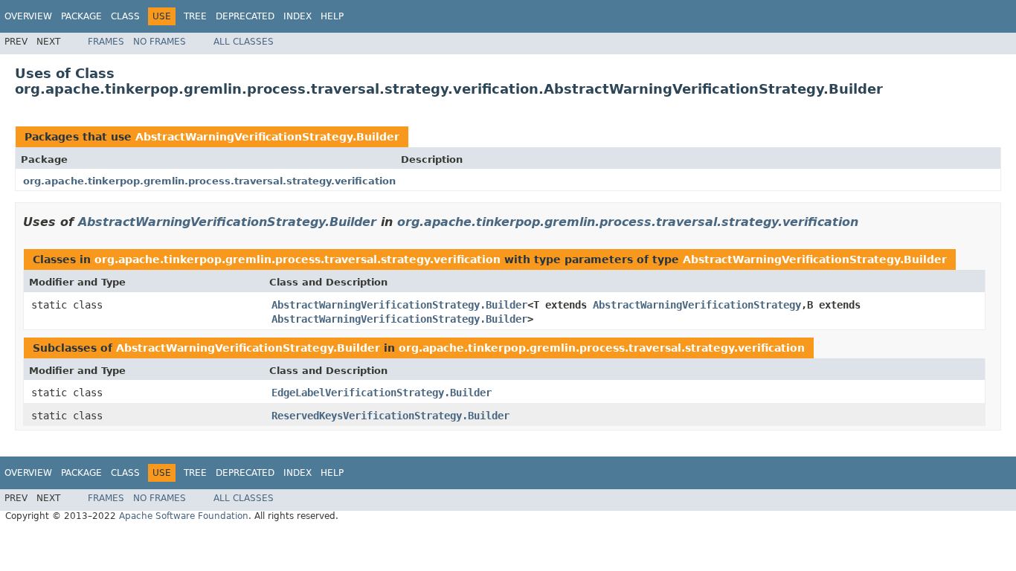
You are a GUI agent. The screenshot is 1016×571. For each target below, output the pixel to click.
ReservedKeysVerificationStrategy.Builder (390, 416)
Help (332, 16)
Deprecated (245, 16)
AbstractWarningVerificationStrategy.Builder (267, 137)
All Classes (243, 41)
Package (81, 16)
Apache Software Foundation (183, 516)
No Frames (159, 41)
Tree (195, 16)
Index (297, 16)
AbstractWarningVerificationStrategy (697, 305)
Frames (106, 41)
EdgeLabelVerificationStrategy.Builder (381, 393)
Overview (28, 16)
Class (125, 16)
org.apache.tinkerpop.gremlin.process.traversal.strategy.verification (209, 181)
